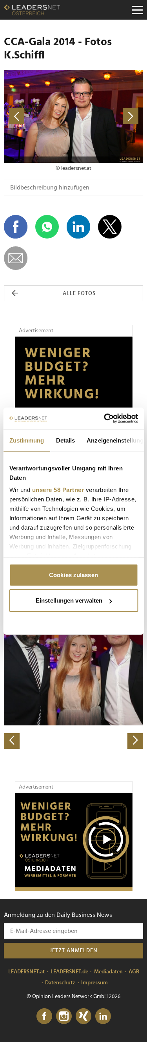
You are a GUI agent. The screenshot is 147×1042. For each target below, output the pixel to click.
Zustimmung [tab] (26, 440)
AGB (134, 972)
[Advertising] (73, 842)
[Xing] (83, 1016)
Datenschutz (60, 983)
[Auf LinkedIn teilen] (78, 227)
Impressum (94, 983)
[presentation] (12, 741)
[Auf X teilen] (110, 227)
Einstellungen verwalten (69, 600)
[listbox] (73, 680)
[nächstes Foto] (108, 116)
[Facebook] (44, 1016)
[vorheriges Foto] (39, 116)
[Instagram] (64, 1016)
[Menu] (137, 10)
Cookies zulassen (73, 574)
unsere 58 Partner (58, 489)
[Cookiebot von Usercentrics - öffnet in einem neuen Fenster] (104, 419)
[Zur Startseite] (32, 10)
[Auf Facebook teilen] (15, 227)
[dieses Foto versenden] (15, 258)
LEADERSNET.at (26, 972)
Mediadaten (108, 972)
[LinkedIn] (103, 1016)
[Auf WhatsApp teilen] (47, 227)
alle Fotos (79, 293)
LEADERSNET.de (69, 972)
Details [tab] (65, 440)
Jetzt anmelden (74, 950)
